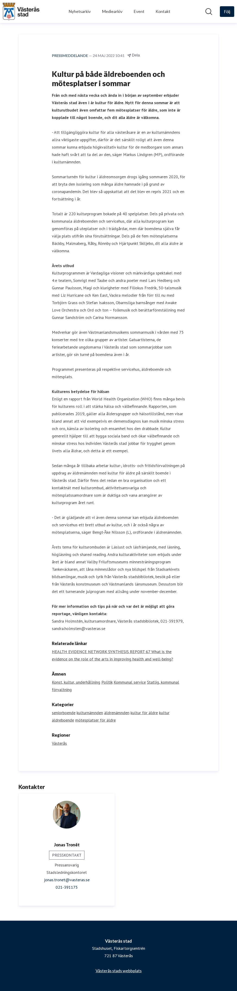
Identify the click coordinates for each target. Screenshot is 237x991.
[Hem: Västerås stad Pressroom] (21, 11)
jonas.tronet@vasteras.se (67, 879)
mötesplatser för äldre (95, 720)
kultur (164, 712)
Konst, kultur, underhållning (76, 682)
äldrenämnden (116, 712)
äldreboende (63, 720)
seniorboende (63, 712)
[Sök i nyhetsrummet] (208, 11)
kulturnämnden (90, 712)
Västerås (59, 743)
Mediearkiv (112, 11)
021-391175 (67, 887)
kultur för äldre (144, 712)
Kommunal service (130, 682)
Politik (106, 682)
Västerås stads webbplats (119, 970)
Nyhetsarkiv (80, 11)
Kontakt (163, 11)
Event (139, 11)
